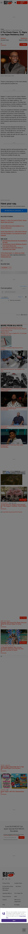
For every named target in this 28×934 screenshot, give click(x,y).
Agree (14, 920)
